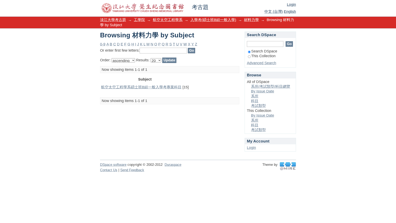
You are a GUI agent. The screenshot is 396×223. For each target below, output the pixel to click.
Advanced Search (261, 63)
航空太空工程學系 (168, 20)
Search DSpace (264, 51)
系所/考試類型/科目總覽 (270, 86)
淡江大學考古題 (113, 20)
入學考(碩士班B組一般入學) (213, 20)
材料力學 (251, 20)
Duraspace (173, 165)
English (290, 11)
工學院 (139, 20)
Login (291, 4)
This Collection (263, 56)
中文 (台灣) (273, 11)
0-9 (102, 44)
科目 (254, 101)
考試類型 (258, 106)
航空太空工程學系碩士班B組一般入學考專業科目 (141, 87)
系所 (254, 96)
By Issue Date (262, 91)
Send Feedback (132, 170)
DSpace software (113, 165)
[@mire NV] (288, 166)
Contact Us (108, 170)
